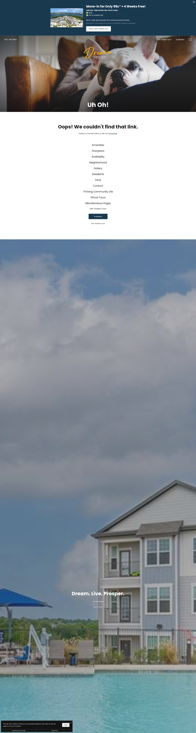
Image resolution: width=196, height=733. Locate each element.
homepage (112, 133)
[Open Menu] (190, 40)
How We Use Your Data (18, 730)
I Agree (66, 725)
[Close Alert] (194, 2)
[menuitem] (98, 145)
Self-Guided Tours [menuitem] (98, 208)
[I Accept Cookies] (71, 722)
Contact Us (54, 730)
